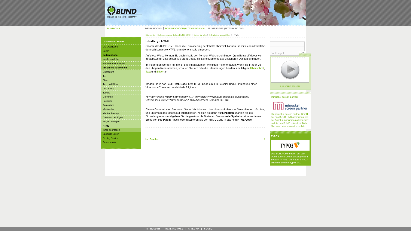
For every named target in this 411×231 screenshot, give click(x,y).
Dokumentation (113, 41)
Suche (208, 229)
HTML (106, 125)
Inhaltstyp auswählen (220, 35)
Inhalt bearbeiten (111, 130)
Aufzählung (108, 88)
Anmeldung (108, 105)
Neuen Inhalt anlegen (114, 63)
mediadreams (291, 120)
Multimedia (108, 109)
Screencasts (109, 142)
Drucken (154, 139)
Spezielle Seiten (111, 134)
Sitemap (193, 229)
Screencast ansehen (290, 86)
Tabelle (106, 92)
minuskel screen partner (284, 97)
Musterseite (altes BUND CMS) (226, 28)
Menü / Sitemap (111, 113)
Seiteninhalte (200, 35)
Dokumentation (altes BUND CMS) (174, 35)
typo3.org (295, 162)
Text (148, 71)
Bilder (160, 71)
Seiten (106, 51)
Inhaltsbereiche (111, 59)
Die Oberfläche (110, 46)
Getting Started (110, 138)
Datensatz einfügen (113, 117)
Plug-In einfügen (111, 121)
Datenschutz (174, 229)
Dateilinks (108, 96)
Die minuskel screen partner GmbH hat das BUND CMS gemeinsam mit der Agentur (289, 117)
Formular (107, 101)
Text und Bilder (110, 84)
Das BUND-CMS (153, 28)
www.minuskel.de (296, 126)
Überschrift (257, 68)
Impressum (153, 229)
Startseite (151, 35)
